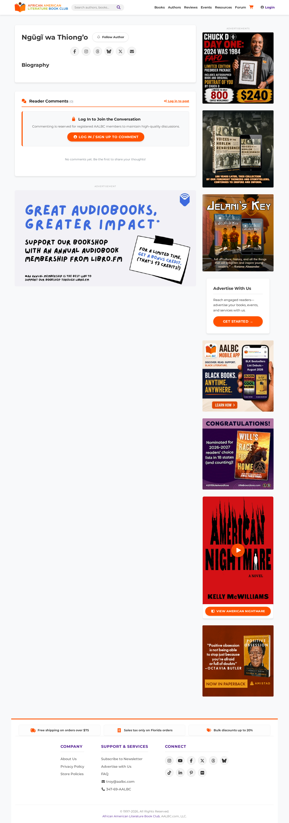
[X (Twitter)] (202, 760)
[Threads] (213, 760)
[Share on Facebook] (74, 51)
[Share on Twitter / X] (120, 51)
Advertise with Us (116, 767)
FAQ (104, 774)
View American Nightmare (240, 611)
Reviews (191, 7)
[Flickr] (202, 772)
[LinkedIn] (180, 772)
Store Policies (72, 774)
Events (206, 7)
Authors (174, 7)
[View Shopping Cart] (252, 7)
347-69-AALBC (118, 789)
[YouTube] (180, 760)
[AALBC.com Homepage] (41, 7)
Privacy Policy (72, 767)
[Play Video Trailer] (238, 550)
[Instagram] (169, 760)
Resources (223, 7)
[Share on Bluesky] (109, 51)
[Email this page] (131, 51)
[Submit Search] (118, 7)
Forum (240, 7)
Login (270, 7)
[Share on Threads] (97, 51)
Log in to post (178, 101)
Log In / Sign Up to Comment (107, 137)
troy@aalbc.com (120, 782)
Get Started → (238, 321)
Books (159, 7)
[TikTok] (169, 772)
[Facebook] (191, 760)
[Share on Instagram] (86, 51)
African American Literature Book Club (131, 816)
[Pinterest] (191, 772)
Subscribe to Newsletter (122, 759)
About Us (69, 759)
